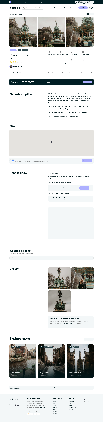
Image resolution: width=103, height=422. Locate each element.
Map (65, 8)
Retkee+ (71, 405)
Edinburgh (14, 59)
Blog (71, 8)
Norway (55, 407)
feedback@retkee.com (67, 323)
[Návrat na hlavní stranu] (13, 399)
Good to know (73, 73)
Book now (84, 188)
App (76, 8)
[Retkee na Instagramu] (15, 405)
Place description (53, 73)
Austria (54, 409)
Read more (42, 407)
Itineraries (49, 8)
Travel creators (72, 407)
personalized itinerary (72, 116)
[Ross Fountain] (23, 32)
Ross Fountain (14, 73)
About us (71, 409)
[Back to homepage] (14, 8)
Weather (83, 73)
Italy (54, 403)
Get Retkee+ (83, 8)
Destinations (57, 8)
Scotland (20, 14)
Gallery (92, 73)
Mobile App (71, 401)
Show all (55, 413)
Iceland (54, 401)
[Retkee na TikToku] (18, 405)
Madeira (55, 405)
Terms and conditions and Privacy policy (73, 420)
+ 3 (90, 44)
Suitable (92, 401)
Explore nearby (87, 160)
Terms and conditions (89, 420)
